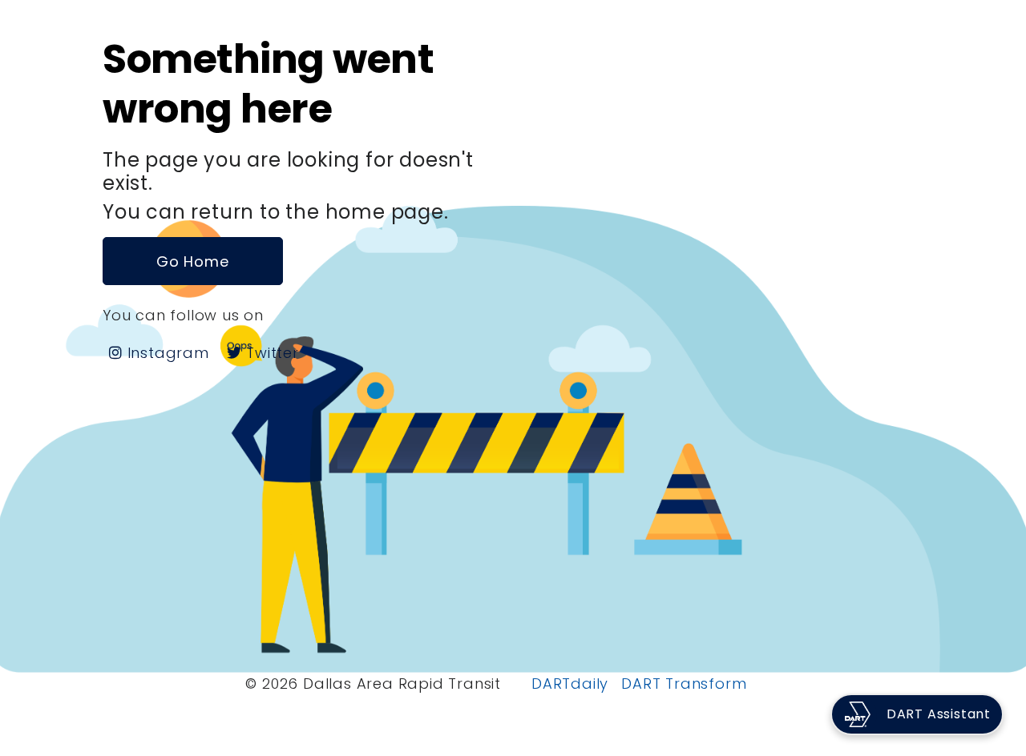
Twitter (269, 353)
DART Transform (683, 684)
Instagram (166, 353)
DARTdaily (569, 684)
